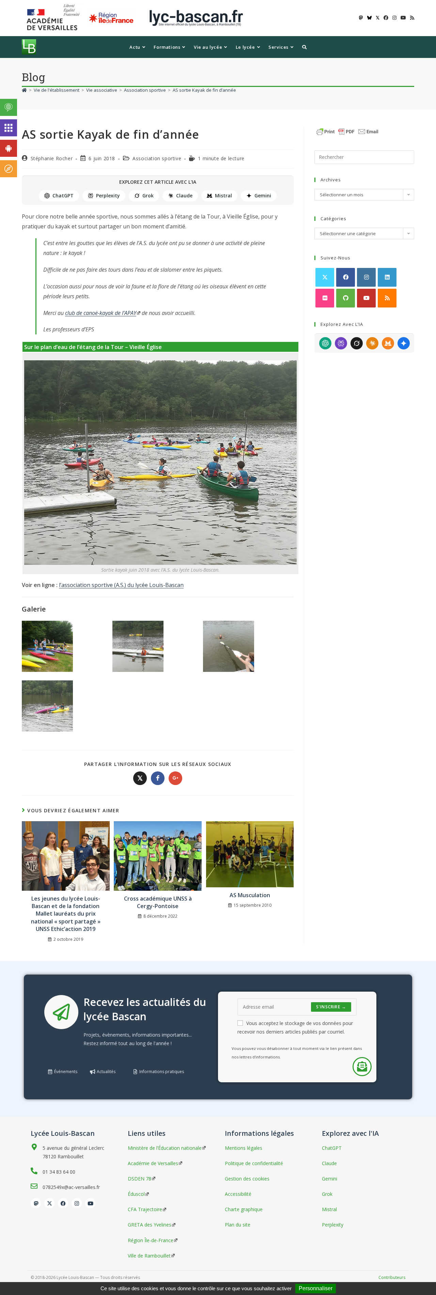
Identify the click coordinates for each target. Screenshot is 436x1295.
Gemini (262, 195)
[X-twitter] (49, 1203)
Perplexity (108, 195)
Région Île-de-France (150, 1240)
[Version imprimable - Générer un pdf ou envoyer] (347, 131)
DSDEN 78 (139, 1178)
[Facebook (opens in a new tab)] (386, 17)
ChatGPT (63, 195)
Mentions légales (243, 1148)
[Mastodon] (36, 1203)
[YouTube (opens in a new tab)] (403, 17)
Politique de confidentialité (254, 1163)
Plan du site (237, 1224)
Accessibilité (238, 1194)
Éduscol (136, 1194)
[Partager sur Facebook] (158, 778)
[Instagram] (366, 277)
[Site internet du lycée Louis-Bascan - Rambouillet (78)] (196, 17)
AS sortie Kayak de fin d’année (204, 90)
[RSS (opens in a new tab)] (411, 17)
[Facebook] (345, 277)
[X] (324, 277)
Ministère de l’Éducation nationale (165, 1148)
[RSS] (387, 298)
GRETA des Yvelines (149, 1224)
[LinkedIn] (387, 277)
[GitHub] (345, 298)
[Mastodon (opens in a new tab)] (361, 17)
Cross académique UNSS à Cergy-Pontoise (158, 902)
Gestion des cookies (247, 1178)
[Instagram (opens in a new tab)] (394, 17)
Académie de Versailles (153, 1163)
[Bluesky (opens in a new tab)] (369, 17)
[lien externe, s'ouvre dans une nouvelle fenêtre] (54, 17)
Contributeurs (391, 1277)
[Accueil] (24, 90)
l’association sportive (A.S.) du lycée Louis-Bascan (121, 585)
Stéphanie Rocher (52, 158)
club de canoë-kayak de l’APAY (100, 313)
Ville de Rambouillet (149, 1255)
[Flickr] (324, 298)
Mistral (223, 195)
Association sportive (157, 158)
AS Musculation (250, 895)
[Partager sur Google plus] (175, 778)
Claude (184, 195)
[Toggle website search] (304, 47)
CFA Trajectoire (145, 1209)
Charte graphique (244, 1209)
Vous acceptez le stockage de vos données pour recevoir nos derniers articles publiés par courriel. (295, 1027)
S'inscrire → (331, 1007)
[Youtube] (366, 298)
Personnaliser (315, 1288)
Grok (148, 195)
